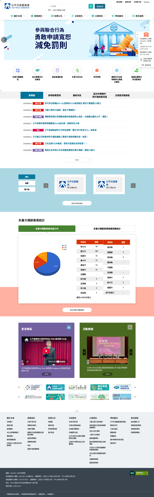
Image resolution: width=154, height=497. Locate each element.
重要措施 (10, 436)
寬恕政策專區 (31, 438)
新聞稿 (50, 422)
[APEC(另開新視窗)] (99, 387)
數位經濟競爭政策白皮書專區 (97, 443)
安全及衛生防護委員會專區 (97, 454)
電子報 (26, 189)
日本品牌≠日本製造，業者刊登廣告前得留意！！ (66, 143)
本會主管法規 (73, 422)
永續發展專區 (93, 459)
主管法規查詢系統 (75, 425)
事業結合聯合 (31, 425)
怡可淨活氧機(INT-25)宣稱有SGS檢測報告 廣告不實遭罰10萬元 (73, 103)
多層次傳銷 (38, 117)
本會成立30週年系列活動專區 (14, 444)
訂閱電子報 (137, 2)
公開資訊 (93, 418)
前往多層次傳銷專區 (77, 310)
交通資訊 (50, 494)
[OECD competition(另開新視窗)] (121, 387)
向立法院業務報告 (13, 432)
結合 (38, 130)
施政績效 (10, 429)
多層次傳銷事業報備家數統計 (107, 229)
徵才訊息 (51, 432)
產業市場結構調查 (33, 449)
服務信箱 (128, 2)
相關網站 (113, 436)
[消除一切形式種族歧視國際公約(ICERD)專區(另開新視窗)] (55, 397)
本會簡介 (10, 422)
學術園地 (114, 418)
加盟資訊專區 (135, 429)
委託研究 (113, 443)
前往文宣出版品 (77, 203)
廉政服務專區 (93, 438)
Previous (4, 40)
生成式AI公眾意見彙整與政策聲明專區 (97, 449)
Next (133, 185)
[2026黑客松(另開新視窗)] (77, 397)
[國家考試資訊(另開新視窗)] (121, 397)
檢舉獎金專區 (31, 442)
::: (0, 1)
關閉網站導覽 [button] (77, 411)
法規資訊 (72, 418)
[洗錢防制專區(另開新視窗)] (33, 387)
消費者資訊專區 (136, 425)
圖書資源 (113, 432)
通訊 (26, 177)
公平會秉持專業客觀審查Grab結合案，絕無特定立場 (56, 123)
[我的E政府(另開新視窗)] (33, 397)
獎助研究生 (114, 425)
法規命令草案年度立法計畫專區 (77, 443)
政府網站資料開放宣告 (28, 494)
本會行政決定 (31, 422)
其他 (28, 445)
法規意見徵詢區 (122, 95)
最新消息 (51, 425)
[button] (137, 34)
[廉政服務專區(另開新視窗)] (77, 387)
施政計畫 (10, 425)
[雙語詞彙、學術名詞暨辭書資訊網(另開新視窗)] (99, 397)
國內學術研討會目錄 (116, 439)
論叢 (26, 183)
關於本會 (10, 418)
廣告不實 (38, 103)
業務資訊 (31, 418)
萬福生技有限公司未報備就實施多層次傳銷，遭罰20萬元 (70, 150)
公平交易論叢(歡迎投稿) (118, 422)
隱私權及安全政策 (13, 494)
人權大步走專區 (94, 435)
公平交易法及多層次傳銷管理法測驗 (77, 437)
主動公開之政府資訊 (96, 422)
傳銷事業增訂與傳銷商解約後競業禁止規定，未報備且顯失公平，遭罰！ (76, 117)
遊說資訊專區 (93, 463)
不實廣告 (59, 10)
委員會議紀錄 (11, 439)
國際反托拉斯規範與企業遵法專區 (35, 434)
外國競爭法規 (73, 432)
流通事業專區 (135, 432)
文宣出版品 (114, 429)
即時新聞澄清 (52, 429)
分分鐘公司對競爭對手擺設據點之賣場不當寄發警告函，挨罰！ (60, 137)
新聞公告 (52, 418)
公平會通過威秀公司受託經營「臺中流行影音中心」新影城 (70, 130)
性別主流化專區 (94, 431)
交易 (54, 10)
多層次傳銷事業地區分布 (46, 229)
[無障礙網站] (142, 473)
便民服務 (134, 418)
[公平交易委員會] (17, 6)
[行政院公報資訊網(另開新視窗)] (55, 387)
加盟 (63, 10)
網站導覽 (119, 2)
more (77, 160)
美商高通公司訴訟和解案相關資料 (97, 426)
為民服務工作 (135, 422)
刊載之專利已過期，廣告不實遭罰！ (61, 110)
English (146, 2)
